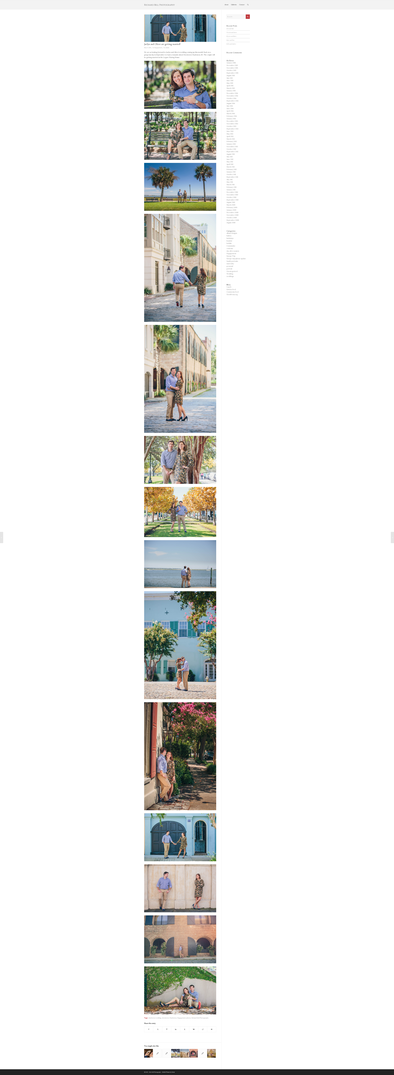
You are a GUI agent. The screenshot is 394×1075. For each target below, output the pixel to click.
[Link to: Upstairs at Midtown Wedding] (157, 1053)
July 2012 (230, 157)
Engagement (158, 47)
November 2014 (232, 96)
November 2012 (232, 147)
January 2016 (231, 63)
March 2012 (231, 167)
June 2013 (230, 131)
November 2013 (232, 124)
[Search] (248, 4)
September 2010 (232, 200)
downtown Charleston (169, 1018)
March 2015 (231, 88)
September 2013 (232, 129)
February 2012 (232, 169)
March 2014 (231, 114)
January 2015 (231, 91)
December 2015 (232, 65)
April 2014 (230, 111)
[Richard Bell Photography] (159, 4)
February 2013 (232, 141)
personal (230, 266)
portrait (229, 269)
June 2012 (230, 159)
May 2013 (230, 134)
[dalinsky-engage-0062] (180, 28)
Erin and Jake (230, 28)
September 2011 (232, 177)
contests (230, 248)
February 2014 (232, 116)
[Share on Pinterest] (166, 1029)
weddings (230, 276)
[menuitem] (226, 4)
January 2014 (231, 119)
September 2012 (232, 152)
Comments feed (233, 292)
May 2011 (230, 182)
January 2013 (231, 144)
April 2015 (230, 86)
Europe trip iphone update (236, 259)
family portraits (232, 261)
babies (229, 236)
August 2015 (231, 75)
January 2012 (231, 172)
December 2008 (232, 212)
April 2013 (230, 136)
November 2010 (232, 195)
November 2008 (232, 215)
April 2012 (230, 164)
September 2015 (232, 73)
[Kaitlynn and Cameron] (1, 537)
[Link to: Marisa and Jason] (175, 1053)
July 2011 (229, 180)
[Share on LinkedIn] (175, 1029)
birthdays (230, 238)
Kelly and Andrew (231, 44)
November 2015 (232, 68)
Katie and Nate (231, 40)
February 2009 (232, 207)
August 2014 (231, 103)
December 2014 (232, 93)
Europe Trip (231, 256)
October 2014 (231, 98)
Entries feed (231, 289)
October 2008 (232, 218)
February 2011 (231, 187)
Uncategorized (232, 271)
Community (231, 246)
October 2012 (231, 149)
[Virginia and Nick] (392, 537)
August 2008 (231, 223)
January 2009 (231, 210)
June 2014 (230, 108)
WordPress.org (232, 294)
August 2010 (231, 202)
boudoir (229, 241)
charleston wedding (154, 1018)
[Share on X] (157, 1029)
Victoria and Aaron (232, 32)
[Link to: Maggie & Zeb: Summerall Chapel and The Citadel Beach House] (166, 1053)
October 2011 (231, 174)
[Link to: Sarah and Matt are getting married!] (211, 1053)
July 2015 (230, 78)
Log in (229, 287)
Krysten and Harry (231, 36)
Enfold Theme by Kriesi (168, 1072)
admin (167, 47)
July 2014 (230, 106)
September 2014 (232, 101)
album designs (232, 233)
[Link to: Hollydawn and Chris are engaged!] (193, 1053)
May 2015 (230, 83)
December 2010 (232, 192)
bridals (229, 243)
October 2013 (231, 126)
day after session (233, 251)
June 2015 (230, 81)
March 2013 (231, 139)
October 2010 (231, 197)
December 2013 (232, 121)
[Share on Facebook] (148, 1029)
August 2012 (231, 154)
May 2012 (230, 162)
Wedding (230, 274)
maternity (230, 264)
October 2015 (231, 70)
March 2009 (231, 205)
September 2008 (233, 220)
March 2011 (230, 185)
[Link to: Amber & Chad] (184, 1053)
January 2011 (231, 190)
